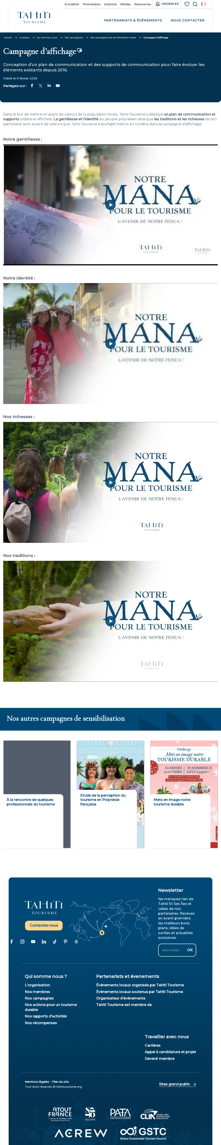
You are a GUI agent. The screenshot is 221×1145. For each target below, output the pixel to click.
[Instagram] (22, 941)
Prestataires (92, 4)
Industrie (110, 4)
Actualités (72, 4)
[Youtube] (33, 941)
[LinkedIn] (43, 941)
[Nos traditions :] (110, 621)
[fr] (203, 4)
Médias (125, 4)
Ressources (142, 4)
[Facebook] (11, 941)
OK (190, 950)
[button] (203, 4)
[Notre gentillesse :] (110, 205)
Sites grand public (174, 1084)
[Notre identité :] (110, 343)
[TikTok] (54, 941)
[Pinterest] (65, 941)
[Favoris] (187, 4)
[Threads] (76, 941)
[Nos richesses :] (110, 482)
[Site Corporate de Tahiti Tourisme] (34, 17)
